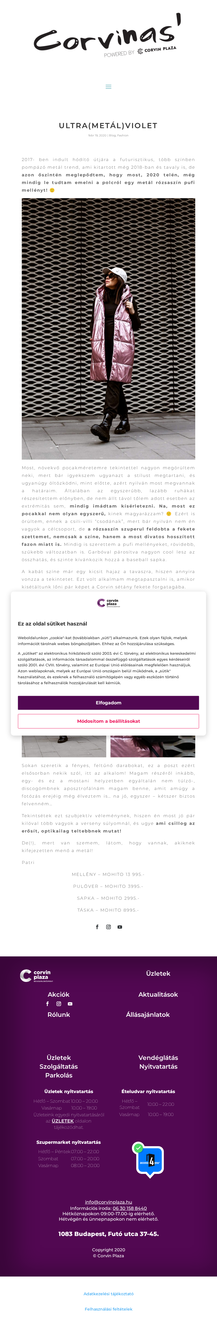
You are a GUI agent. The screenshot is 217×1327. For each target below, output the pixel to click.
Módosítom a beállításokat (108, 721)
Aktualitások (158, 994)
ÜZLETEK (63, 1121)
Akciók (59, 994)
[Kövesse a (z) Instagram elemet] (108, 926)
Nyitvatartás (158, 1066)
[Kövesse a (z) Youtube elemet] (119, 926)
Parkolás (58, 1075)
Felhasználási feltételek (109, 1309)
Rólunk (58, 1015)
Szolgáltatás (59, 1066)
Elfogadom (108, 702)
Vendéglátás (158, 1058)
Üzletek (158, 973)
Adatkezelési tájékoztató (109, 1293)
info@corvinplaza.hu (108, 1202)
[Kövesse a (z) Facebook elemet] (97, 926)
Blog (112, 135)
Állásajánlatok (148, 1015)
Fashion (123, 135)
